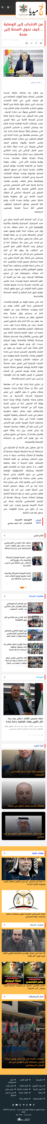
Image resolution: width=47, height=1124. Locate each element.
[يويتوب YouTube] (16, 1105)
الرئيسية (15, 39)
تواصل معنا (24, 1098)
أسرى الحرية (38, 1089)
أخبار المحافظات (12, 1081)
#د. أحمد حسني (15, 523)
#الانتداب (28, 523)
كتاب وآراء (10, 1085)
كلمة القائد (24, 1085)
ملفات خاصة (24, 1092)
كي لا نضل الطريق (10, 1094)
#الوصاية (28, 520)
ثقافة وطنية (38, 1098)
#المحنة (18, 520)
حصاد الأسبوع (38, 1085)
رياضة (40, 1092)
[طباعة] (27, 43)
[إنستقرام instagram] (20, 1105)
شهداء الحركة (23, 1089)
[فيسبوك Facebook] (33, 1105)
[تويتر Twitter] (30, 1105)
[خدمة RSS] (13, 1105)
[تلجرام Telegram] (23, 1105)
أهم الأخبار (24, 1079)
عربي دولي (9, 1089)
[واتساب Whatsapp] (27, 1105)
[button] (25, 587)
